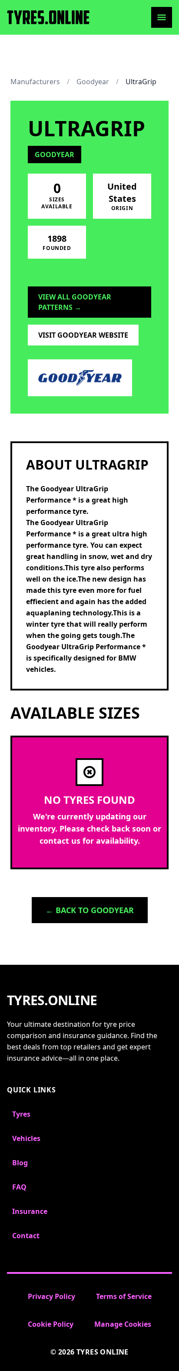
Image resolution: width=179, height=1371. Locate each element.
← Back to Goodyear (90, 910)
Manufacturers (35, 81)
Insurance (29, 1211)
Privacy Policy (51, 1296)
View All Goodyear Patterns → (74, 302)
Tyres (21, 1114)
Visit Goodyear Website (83, 335)
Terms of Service (124, 1296)
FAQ (19, 1187)
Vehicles (26, 1138)
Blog (20, 1162)
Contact (26, 1235)
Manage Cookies (122, 1324)
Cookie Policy (50, 1324)
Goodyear (92, 81)
